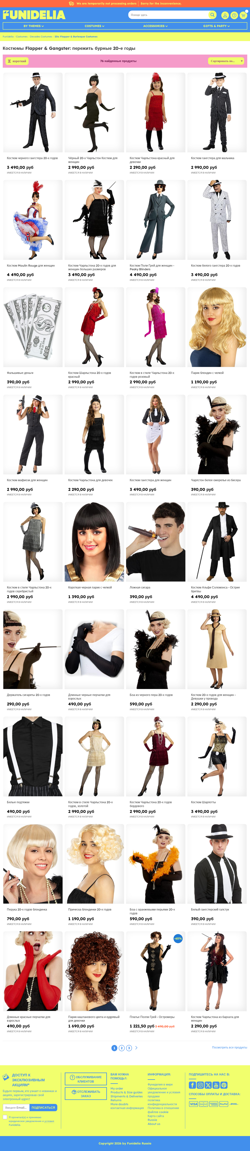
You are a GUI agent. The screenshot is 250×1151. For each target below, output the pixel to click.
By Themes (32, 25)
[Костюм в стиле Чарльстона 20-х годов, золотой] (94, 756)
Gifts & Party (215, 25)
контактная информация (127, 1108)
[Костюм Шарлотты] (217, 756)
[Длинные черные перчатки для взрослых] (94, 649)
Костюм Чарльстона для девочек (90, 480)
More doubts (119, 1104)
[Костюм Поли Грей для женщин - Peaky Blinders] (155, 220)
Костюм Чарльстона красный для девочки (152, 160)
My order (117, 1088)
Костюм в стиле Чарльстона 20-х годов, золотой (90, 804)
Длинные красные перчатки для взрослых (28, 1019)
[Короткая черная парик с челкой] (94, 542)
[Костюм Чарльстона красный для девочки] (155, 113)
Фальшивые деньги (20, 373)
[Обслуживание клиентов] (234, 15)
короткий (19, 61)
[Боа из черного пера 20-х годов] (155, 649)
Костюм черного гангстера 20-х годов (32, 158)
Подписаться (43, 1107)
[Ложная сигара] (155, 542)
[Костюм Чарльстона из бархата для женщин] (217, 971)
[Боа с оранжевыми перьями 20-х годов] (155, 864)
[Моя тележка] (243, 15)
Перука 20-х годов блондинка (27, 909)
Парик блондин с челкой (207, 373)
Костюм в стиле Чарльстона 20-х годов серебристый (29, 589)
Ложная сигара (140, 587)
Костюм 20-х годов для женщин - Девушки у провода (213, 696)
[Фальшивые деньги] (33, 327)
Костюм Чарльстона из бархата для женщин (215, 1019)
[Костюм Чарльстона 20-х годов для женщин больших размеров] (94, 220)
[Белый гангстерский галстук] (217, 864)
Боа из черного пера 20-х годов (151, 695)
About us (154, 1124)
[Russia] (192, 1085)
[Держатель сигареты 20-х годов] (33, 649)
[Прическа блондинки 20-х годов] (94, 864)
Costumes (93, 25)
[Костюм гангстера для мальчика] (217, 113)
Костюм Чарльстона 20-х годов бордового (151, 804)
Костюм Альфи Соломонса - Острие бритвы (215, 589)
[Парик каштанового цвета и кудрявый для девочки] (94, 971)
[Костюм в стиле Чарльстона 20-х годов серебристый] (33, 542)
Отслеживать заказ (88, 1094)
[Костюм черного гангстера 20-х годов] (33, 113)
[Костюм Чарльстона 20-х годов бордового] (155, 756)
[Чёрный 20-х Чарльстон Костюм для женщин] (94, 113)
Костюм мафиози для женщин (27, 480)
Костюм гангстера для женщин (150, 480)
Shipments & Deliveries (127, 1096)
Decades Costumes (41, 36)
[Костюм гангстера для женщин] (155, 435)
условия (49, 1121)
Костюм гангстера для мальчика (212, 158)
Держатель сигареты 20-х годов (28, 695)
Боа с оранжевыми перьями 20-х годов (152, 911)
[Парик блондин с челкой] (217, 327)
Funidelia (8, 36)
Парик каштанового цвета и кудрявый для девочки (94, 1019)
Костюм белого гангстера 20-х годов (215, 265)
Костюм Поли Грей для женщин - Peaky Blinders (152, 267)
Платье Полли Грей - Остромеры (152, 1017)
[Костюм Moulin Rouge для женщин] (33, 220)
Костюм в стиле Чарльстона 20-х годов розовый (152, 374)
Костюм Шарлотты (203, 802)
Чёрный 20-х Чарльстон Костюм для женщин (92, 160)
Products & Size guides (127, 1092)
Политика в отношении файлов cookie (163, 1110)
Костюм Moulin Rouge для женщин (31, 265)
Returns (116, 1100)
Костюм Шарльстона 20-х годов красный (89, 374)
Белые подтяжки (18, 802)
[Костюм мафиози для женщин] (33, 435)
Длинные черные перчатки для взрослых (89, 696)
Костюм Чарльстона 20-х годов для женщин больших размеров (92, 267)
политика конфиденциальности (162, 1102)
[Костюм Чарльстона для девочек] (94, 435)
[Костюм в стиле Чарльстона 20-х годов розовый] (155, 327)
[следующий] (136, 1048)
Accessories (154, 25)
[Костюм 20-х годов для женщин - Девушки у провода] (217, 649)
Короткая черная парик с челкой (90, 587)
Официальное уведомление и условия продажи (164, 1092)
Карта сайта (156, 1116)
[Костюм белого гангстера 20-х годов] (217, 220)
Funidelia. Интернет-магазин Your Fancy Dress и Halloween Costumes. (34, 14)
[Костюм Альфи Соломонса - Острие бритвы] (217, 542)
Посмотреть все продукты (229, 1047)
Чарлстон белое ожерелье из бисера (216, 480)
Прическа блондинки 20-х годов (89, 909)
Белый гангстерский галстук (210, 909)
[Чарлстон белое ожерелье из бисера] (217, 435)
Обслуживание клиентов (88, 1079)
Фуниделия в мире (160, 1084)
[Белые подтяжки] (33, 756)
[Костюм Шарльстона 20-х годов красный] (94, 327)
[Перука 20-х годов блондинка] (33, 864)
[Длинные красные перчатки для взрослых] (33, 971)
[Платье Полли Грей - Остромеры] (155, 971)
